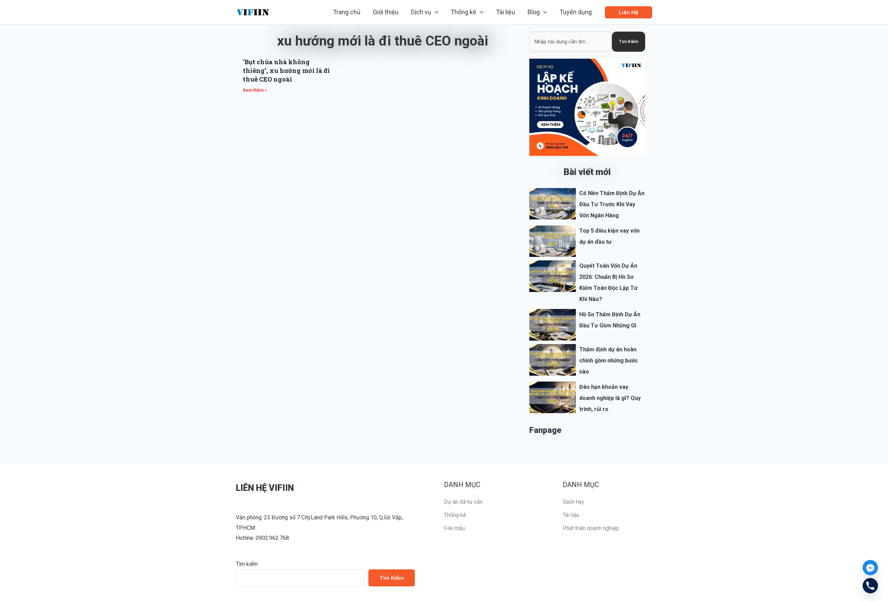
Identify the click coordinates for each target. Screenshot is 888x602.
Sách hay (573, 502)
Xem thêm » (255, 90)
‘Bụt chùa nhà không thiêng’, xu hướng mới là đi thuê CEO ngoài (286, 70)
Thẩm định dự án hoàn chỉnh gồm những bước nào (608, 360)
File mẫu (454, 528)
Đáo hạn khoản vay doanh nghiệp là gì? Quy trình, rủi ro (610, 398)
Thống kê (455, 515)
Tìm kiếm (247, 564)
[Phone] (870, 585)
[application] (434, 12)
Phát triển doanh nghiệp (591, 528)
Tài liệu (571, 515)
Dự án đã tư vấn (463, 502)
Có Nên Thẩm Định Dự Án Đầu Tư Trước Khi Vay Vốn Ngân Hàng (611, 204)
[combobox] (570, 42)
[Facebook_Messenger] (870, 567)
